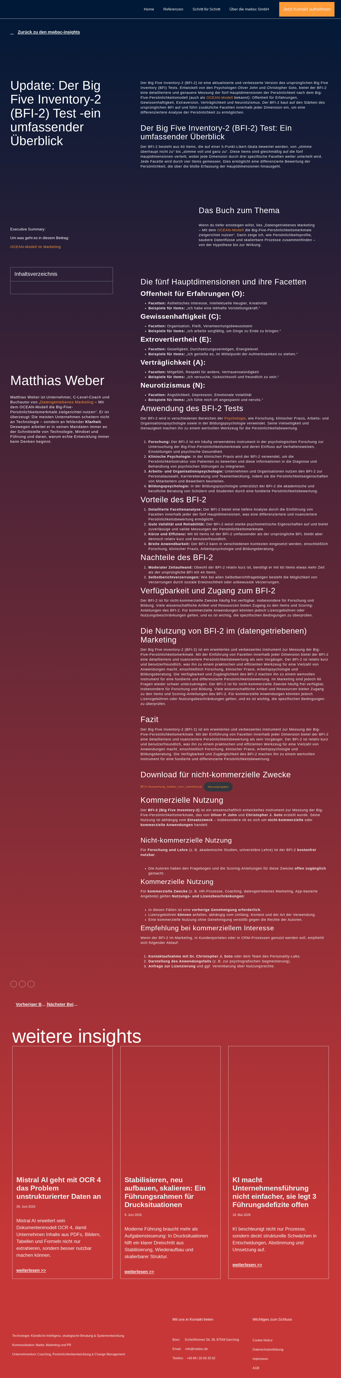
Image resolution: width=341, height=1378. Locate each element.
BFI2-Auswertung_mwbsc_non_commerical (171, 786)
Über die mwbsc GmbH (249, 9)
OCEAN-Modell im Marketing (35, 247)
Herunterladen (218, 786)
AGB (256, 1368)
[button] (107, 274)
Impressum (260, 1358)
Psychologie (235, 418)
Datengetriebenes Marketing (67, 402)
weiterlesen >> (31, 1270)
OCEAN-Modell (219, 98)
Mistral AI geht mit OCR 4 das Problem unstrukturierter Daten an (58, 1188)
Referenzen (173, 9)
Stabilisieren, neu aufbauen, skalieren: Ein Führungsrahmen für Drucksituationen (165, 1192)
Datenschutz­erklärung (268, 1349)
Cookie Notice (263, 1340)
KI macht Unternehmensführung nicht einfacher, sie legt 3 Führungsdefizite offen (274, 1192)
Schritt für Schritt (206, 9)
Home (149, 9)
